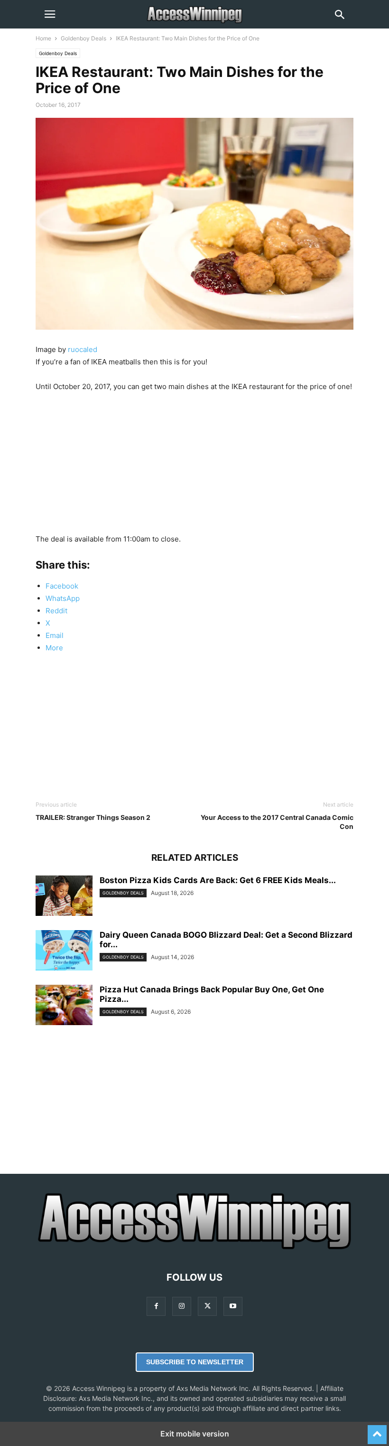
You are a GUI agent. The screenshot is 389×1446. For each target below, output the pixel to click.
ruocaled (82, 349)
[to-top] (377, 1430)
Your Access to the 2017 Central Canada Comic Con (277, 821)
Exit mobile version (194, 1433)
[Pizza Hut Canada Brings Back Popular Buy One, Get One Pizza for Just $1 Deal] (64, 1006)
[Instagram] (181, 1306)
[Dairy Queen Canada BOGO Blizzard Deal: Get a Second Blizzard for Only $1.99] (64, 951)
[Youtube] (232, 1306)
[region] (194, 466)
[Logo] (194, 1248)
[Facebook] (156, 1306)
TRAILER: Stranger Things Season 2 (93, 817)
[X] (207, 1306)
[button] (50, 14)
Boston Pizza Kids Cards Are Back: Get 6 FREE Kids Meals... (218, 880)
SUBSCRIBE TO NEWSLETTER (194, 1362)
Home (43, 38)
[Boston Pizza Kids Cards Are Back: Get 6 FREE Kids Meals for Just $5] (64, 896)
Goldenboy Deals (83, 38)
